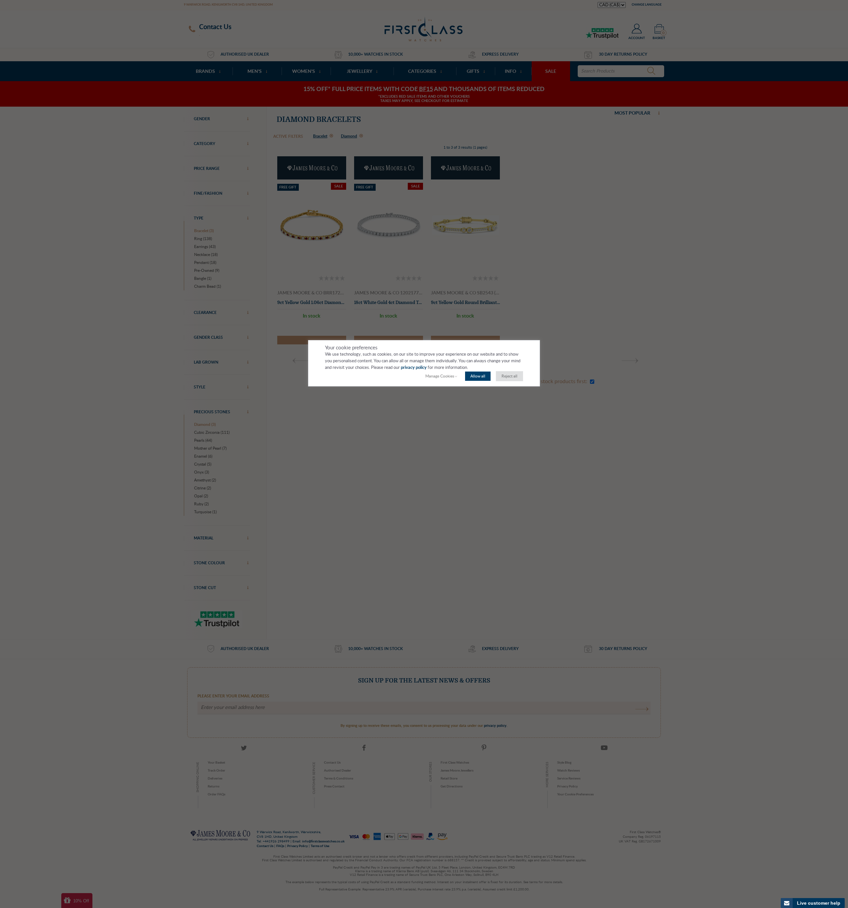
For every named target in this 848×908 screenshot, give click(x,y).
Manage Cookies (439, 376)
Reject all (509, 376)
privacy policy (414, 368)
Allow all (477, 376)
